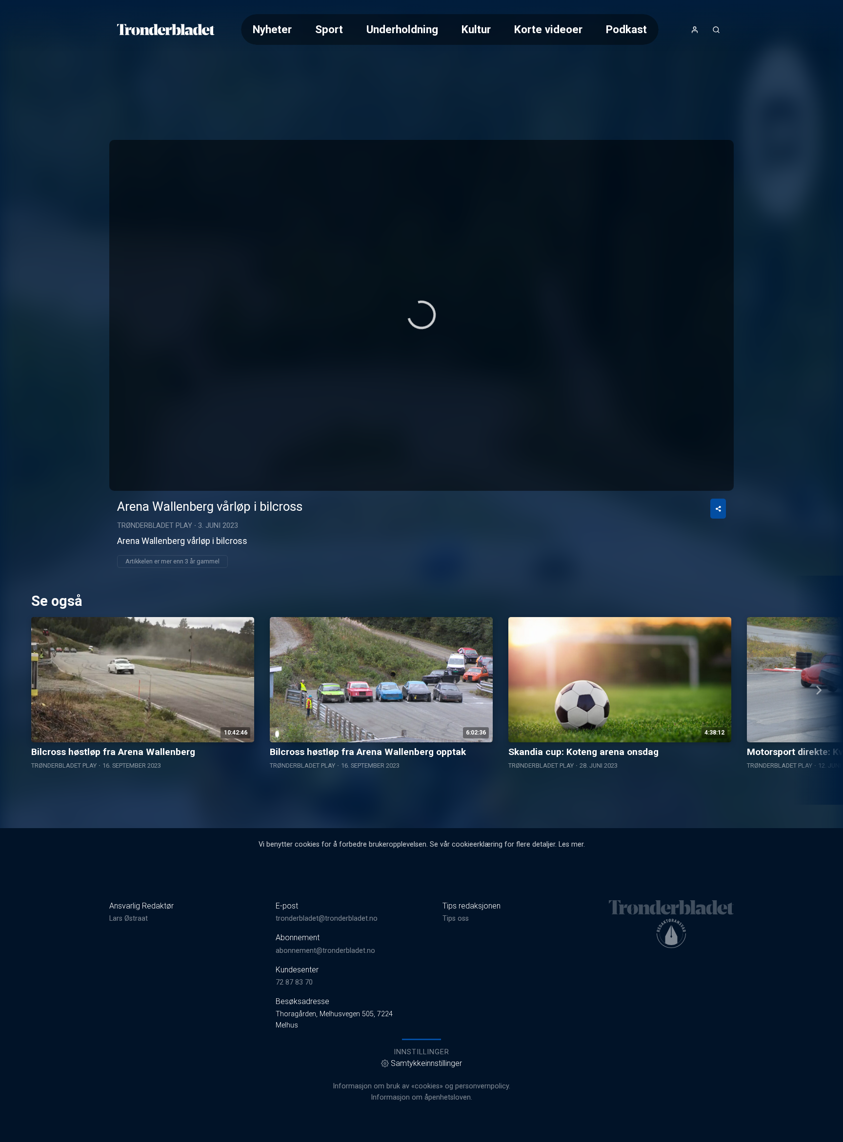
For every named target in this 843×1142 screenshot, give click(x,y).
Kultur (476, 29)
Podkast (626, 29)
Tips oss (455, 918)
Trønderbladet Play (154, 526)
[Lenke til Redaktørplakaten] (671, 933)
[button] (421, 314)
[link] (166, 29)
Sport (329, 29)
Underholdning (402, 29)
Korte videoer (548, 29)
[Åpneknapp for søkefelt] (716, 29)
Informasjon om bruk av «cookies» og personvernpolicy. (421, 1086)
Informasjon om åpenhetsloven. (421, 1097)
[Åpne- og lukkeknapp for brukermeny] (694, 29)
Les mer (571, 844)
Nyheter (272, 29)
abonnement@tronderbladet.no (325, 951)
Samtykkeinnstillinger (426, 1063)
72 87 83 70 (294, 982)
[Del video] (718, 509)
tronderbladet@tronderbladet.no (327, 918)
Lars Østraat (128, 918)
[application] (421, 315)
